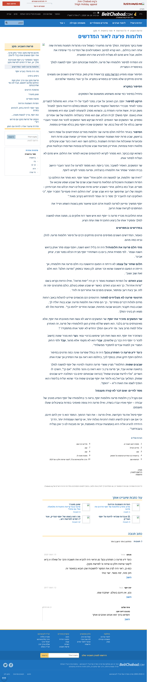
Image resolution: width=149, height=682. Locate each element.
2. (141, 448)
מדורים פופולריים (99, 23)
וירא (34, 169)
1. (141, 444)
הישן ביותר (115, 541)
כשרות (66, 644)
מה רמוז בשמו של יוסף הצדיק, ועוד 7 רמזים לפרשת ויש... (63, 517)
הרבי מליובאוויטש (43, 639)
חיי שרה (33, 172)
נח (35, 161)
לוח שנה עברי (86, 639)
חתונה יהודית (64, 639)
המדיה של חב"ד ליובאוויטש (119, 674)
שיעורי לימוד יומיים (84, 642)
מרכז (131, 674)
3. (141, 451)
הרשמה (88, 644)
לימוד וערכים (119, 23)
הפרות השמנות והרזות (119, 504)
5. (141, 459)
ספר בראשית (106, 30)
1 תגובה (127, 512)
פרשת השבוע (136, 30)
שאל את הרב (47, 14)
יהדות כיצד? (136, 23)
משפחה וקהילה (77, 23)
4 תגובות (76, 512)
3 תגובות (126, 522)
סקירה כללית (45, 637)
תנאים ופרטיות (18, 674)
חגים (67, 637)
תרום (15, 14)
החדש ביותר (125, 541)
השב (128, 577)
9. (89, 455)
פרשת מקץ (111, 74)
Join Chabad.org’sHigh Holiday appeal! (86, 3)
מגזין (108, 642)
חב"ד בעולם (45, 647)
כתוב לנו (7, 674)
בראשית (32, 158)
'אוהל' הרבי (46, 642)
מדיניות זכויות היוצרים (63, 486)
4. (141, 455)
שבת (67, 642)
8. (89, 451)
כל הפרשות (121, 30)
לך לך (33, 165)
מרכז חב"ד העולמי (66, 664)
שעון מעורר (74, 504)
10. (89, 459)
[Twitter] (5, 665)
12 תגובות (76, 522)
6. (89, 444)
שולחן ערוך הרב (44, 644)
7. (89, 448)
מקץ (95, 30)
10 (131, 428)
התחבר (57, 14)
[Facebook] (11, 665)
